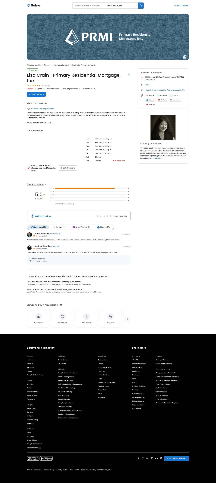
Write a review (181, 5)
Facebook (163, 95)
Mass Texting (32, 395)
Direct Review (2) (83, 227)
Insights (30, 416)
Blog (134, 379)
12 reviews (46, 85)
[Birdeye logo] (34, 5)
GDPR (65, 470)
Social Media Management (68, 418)
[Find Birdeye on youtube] (156, 458)
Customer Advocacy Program (167, 403)
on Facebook (55, 234)
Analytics (30, 436)
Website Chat (63, 395)
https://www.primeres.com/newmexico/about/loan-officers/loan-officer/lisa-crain (165, 90)
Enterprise (62, 364)
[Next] (127, 319)
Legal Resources (138, 405)
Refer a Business (162, 399)
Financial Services (105, 367)
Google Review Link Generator (167, 380)
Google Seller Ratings (35, 375)
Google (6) (60, 227)
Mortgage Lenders (61, 65)
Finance (47, 65)
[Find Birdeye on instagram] (152, 458)
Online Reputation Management (70, 384)
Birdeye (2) (105, 227)
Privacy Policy (49, 470)
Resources (136, 375)
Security (59, 470)
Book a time (137, 371)
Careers (135, 390)
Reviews (30, 364)
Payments (31, 399)
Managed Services (163, 360)
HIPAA (71, 470)
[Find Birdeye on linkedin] (147, 458)
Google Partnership (34, 444)
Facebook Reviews (65, 407)
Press (134, 382)
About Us (135, 360)
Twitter (175, 95)
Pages (29, 371)
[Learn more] (163, 127)
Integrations (32, 440)
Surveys (30, 412)
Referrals (30, 367)
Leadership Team (139, 364)
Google (151, 95)
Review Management (66, 377)
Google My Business (66, 403)
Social (29, 388)
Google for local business (68, 373)
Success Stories (138, 394)
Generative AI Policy (88, 470)
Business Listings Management (70, 410)
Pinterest (152, 104)
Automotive (102, 360)
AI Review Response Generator (167, 377)
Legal (100, 379)
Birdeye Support (162, 395)
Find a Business (162, 388)
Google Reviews (64, 399)
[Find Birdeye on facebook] (139, 458)
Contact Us (136, 409)
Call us (147, 85)
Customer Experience (66, 414)
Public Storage (103, 386)
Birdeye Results (138, 401)
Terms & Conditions (34, 470)
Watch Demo (137, 367)
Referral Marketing (65, 392)
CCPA (77, 470)
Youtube (163, 100)
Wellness (101, 397)
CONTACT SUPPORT (176, 458)
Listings (30, 360)
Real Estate (102, 390)
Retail (100, 394)
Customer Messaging (66, 388)
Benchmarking (32, 420)
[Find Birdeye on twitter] (143, 458)
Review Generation (65, 380)
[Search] (141, 5)
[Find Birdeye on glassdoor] (161, 458)
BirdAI (29, 433)
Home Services (103, 375)
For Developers (161, 392)
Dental (100, 364)
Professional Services (164, 364)
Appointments (32, 392)
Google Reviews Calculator (166, 373)
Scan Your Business (163, 384)
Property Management (107, 382)
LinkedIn (151, 100)
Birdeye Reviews (138, 397)
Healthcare (102, 371)
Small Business (64, 360)
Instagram (176, 100)
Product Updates (138, 386)
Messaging (31, 408)
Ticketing (30, 423)
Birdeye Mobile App (34, 448)
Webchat (30, 384)
